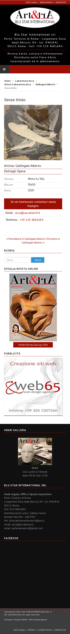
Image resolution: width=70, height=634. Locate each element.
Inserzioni (61, 2)
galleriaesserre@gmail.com (27, 528)
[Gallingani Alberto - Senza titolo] (33, 132)
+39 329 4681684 (31, 220)
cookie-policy (45, 630)
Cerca (38, 260)
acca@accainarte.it (27, 213)
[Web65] (33, 386)
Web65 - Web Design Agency (34, 619)
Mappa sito (60, 630)
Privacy (31, 630)
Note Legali (19, 630)
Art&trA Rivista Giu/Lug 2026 (33, 344)
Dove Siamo (31, 2)
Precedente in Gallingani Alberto (26, 238)
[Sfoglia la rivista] (33, 307)
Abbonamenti (46, 2)
